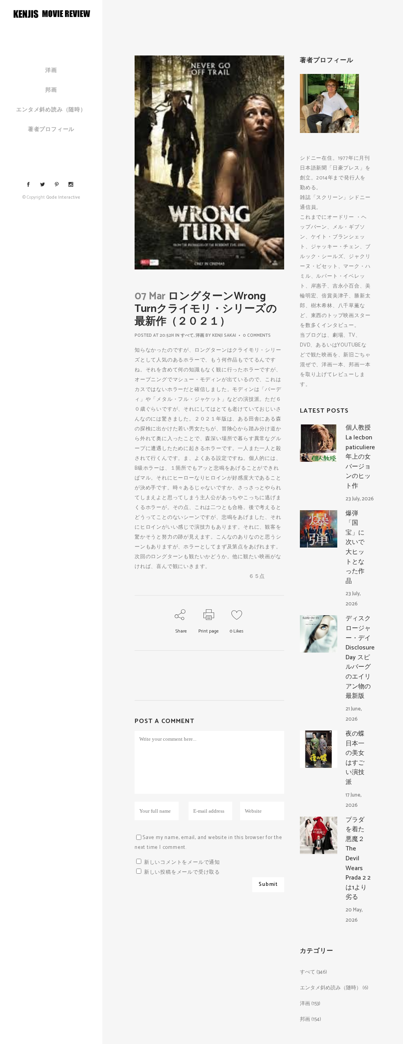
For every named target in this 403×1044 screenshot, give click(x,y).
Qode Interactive (63, 197)
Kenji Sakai (224, 335)
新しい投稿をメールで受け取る (182, 872)
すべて (187, 335)
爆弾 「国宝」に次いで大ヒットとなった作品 (355, 547)
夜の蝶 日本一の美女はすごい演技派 (358, 758)
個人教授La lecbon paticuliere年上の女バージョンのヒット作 (360, 456)
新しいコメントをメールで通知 (182, 862)
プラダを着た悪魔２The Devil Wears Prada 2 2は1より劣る (358, 859)
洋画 (200, 335)
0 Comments (257, 335)
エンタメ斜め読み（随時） (330, 988)
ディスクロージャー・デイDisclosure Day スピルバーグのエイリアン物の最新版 (360, 657)
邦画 (305, 1019)
